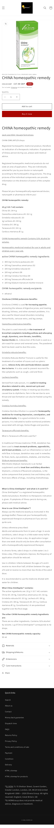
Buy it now (27, 114)
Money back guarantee (14, 717)
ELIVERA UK (29, 820)
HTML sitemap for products (16, 776)
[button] (3, 8)
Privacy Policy (11, 741)
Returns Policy (11, 735)
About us (8, 705)
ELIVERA (9, 786)
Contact (8, 711)
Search (8, 700)
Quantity (5, 92)
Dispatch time (11, 723)
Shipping (14, 87)
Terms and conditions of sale (17, 747)
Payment (8, 753)
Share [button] (7, 673)
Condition (9, 759)
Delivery (8, 764)
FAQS (7, 729)
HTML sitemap (11, 770)
